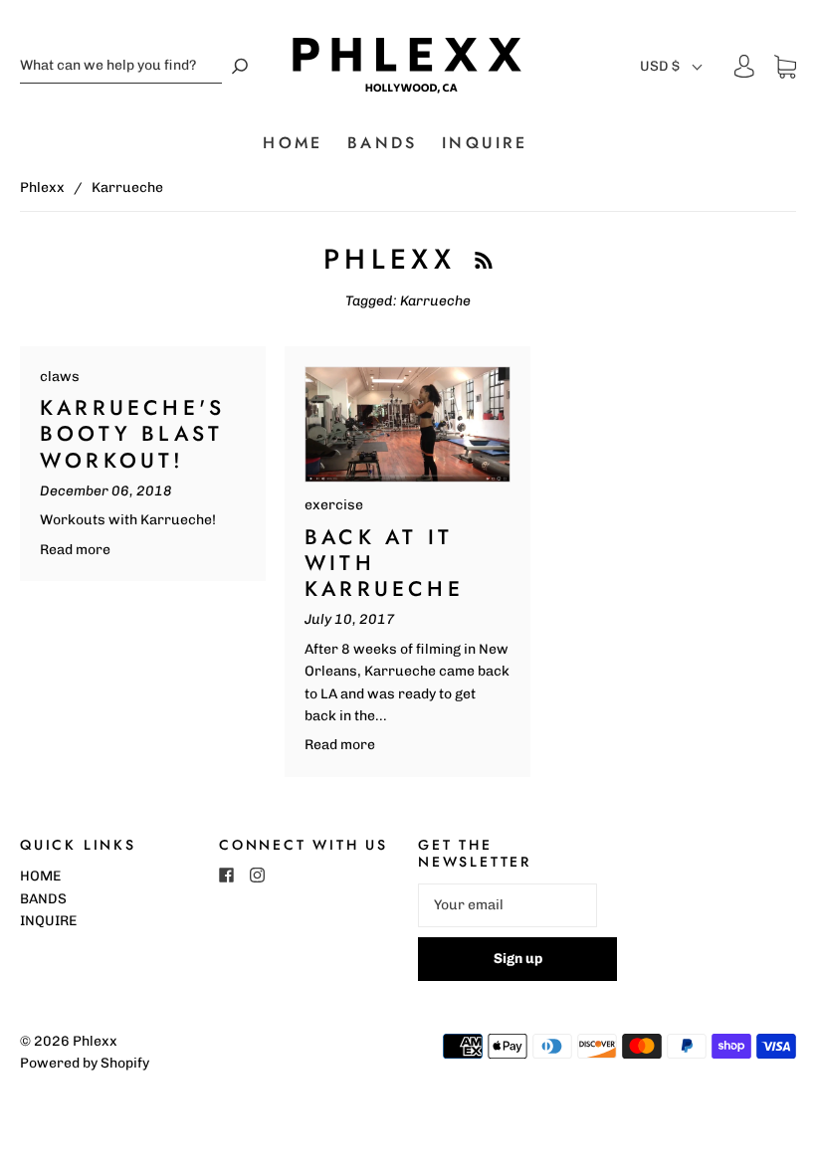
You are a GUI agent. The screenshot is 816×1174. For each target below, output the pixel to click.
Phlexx (42, 187)
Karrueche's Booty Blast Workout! (132, 434)
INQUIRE (484, 143)
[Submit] (240, 66)
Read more (75, 549)
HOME (292, 143)
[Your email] (507, 905)
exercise (334, 504)
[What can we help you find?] (121, 66)
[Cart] (785, 67)
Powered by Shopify (84, 1063)
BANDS (382, 143)
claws (60, 376)
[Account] (744, 66)
